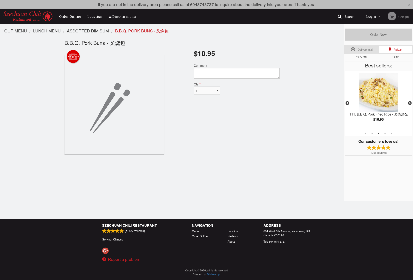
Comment (200, 65)
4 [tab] (385, 133)
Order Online (70, 16)
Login (371, 16)
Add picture (73, 56)
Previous (347, 103)
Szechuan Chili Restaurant (129, 225)
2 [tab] (372, 133)
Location (94, 16)
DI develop (213, 274)
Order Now (378, 34)
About (231, 241)
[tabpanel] (378, 100)
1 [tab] (366, 133)
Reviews (233, 236)
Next (410, 103)
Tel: (275, 241)
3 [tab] (378, 133)
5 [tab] (391, 133)
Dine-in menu (123, 16)
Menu (195, 231)
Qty (197, 84)
